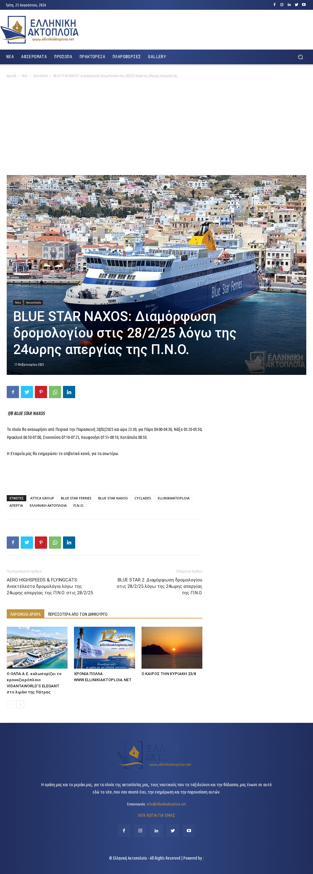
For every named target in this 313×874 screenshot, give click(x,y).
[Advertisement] (156, 129)
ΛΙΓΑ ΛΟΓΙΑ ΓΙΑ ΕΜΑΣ (156, 815)
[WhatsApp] (55, 392)
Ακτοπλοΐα (40, 76)
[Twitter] (296, 5)
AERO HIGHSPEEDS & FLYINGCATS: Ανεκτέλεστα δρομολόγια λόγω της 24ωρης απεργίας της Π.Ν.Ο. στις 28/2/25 (50, 586)
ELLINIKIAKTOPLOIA (174, 498)
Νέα (25, 76)
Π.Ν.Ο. (78, 505)
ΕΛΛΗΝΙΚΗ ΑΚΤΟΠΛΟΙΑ (48, 505)
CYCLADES (142, 498)
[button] (300, 57)
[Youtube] (303, 5)
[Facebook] (274, 5)
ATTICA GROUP (42, 498)
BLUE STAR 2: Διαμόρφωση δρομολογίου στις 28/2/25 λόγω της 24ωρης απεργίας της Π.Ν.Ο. (159, 586)
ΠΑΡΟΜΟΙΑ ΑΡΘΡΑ (25, 614)
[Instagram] (281, 5)
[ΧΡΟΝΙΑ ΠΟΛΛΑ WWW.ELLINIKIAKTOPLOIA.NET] (104, 648)
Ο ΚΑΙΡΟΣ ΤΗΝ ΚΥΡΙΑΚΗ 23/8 (169, 673)
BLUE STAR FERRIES (76, 498)
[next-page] (20, 704)
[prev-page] (10, 704)
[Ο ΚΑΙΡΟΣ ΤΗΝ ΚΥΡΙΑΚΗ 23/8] (172, 648)
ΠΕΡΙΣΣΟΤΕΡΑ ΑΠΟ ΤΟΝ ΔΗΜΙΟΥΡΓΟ (78, 614)
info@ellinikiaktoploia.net (166, 804)
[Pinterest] (41, 392)
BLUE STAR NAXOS (113, 498)
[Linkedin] (289, 5)
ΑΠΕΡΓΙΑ (16, 505)
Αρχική (11, 76)
